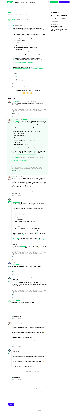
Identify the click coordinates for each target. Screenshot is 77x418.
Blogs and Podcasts (54, 16)
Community (9, 6)
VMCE (20, 80)
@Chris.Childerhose (17, 27)
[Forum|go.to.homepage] (10, 2)
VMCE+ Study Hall (54, 32)
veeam (14, 80)
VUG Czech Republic (54, 24)
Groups (26, 2)
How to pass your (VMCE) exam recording (58, 23)
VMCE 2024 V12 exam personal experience (59, 15)
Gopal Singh (13, 19)
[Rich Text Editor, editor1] (27, 395)
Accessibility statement (42, 413)
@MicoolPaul (23, 246)
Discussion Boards (21, 6)
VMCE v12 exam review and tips (56, 26)
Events (22, 2)
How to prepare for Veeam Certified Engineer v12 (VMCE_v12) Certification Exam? (59, 30)
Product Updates (32, 2)
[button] (64, 2)
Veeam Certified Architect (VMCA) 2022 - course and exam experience (60, 19)
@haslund (15, 59)
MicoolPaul (13, 119)
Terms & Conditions (33, 413)
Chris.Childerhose (14, 101)
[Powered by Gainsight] (38, 410)
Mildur (12, 262)
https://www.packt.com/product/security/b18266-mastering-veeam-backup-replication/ (28, 69)
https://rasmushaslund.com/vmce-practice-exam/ (23, 62)
